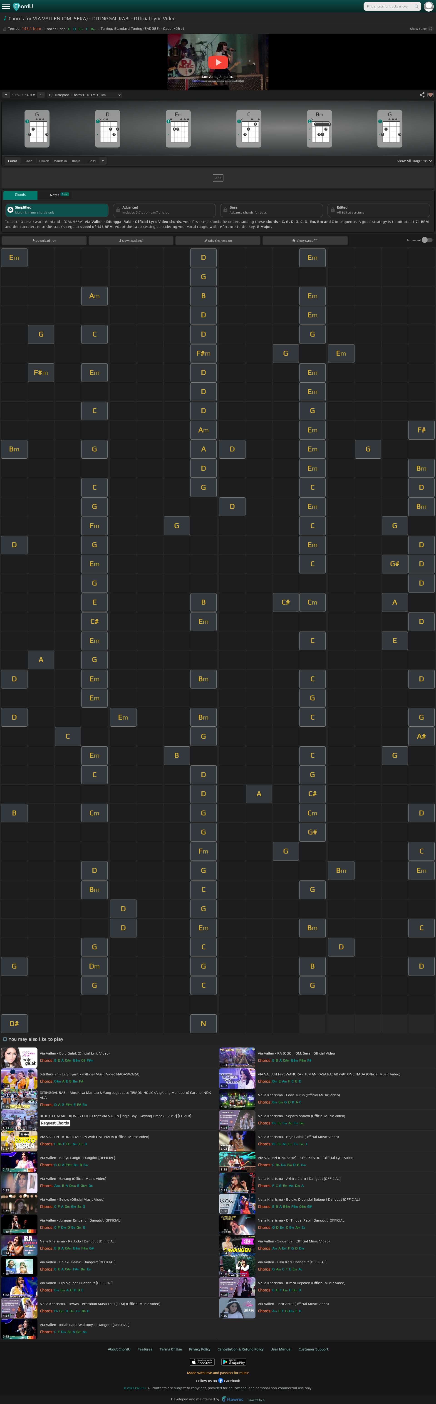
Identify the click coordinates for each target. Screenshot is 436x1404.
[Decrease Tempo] (6, 95)
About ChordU (119, 1349)
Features (145, 1349)
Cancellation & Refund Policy (240, 1349)
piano (28, 161)
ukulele (44, 161)
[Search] (416, 6)
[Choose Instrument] (102, 160)
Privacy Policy (199, 1349)
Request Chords (55, 1123)
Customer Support (313, 1349)
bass (92, 161)
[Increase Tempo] (41, 95)
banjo (76, 161)
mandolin (60, 161)
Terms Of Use (171, 1349)
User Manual (280, 1349)
